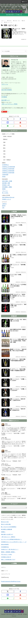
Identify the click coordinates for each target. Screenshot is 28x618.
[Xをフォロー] (7, 119)
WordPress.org (5, 577)
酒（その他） (5, 192)
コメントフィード (5, 574)
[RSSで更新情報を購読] (20, 125)
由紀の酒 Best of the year (8, 197)
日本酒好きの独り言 (6, 557)
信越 (4, 142)
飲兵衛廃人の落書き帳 (6, 529)
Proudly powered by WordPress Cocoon (10, 581)
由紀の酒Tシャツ (5, 100)
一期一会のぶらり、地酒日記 (8, 536)
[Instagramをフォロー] (7, 122)
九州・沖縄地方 (7, 159)
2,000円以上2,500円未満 (8, 172)
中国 (4, 154)
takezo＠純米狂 (5, 544)
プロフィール (4, 84)
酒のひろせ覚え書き (6, 524)
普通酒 (3, 189)
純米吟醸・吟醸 (6, 183)
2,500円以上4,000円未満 (8, 170)
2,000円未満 (5, 174)
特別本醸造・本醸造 (7, 187)
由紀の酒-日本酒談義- (6, 89)
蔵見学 (3, 205)
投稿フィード (4, 570)
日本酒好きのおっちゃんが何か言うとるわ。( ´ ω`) (13, 541)
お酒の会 (4, 203)
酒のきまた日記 (5, 521)
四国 (4, 157)
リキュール (5, 191)
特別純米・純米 (6, 185)
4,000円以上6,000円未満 (8, 168)
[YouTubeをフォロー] (20, 122)
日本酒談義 (4, 96)
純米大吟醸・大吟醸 (7, 181)
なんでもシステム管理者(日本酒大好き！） (11, 539)
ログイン (3, 567)
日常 (3, 207)
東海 (4, 148)
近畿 (4, 151)
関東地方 (5, 139)
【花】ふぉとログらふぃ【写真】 (9, 104)
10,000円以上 (5, 164)
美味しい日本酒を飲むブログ (8, 559)
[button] (25, 51)
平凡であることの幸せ (6, 554)
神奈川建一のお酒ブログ (7, 534)
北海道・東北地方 (7, 136)
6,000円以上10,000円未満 (8, 166)
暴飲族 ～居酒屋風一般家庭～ (8, 552)
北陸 (4, 145)
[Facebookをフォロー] (20, 119)
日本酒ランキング (6, 199)
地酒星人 (3, 531)
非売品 (3, 176)
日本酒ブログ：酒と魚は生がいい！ (9, 549)
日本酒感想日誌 (5, 547)
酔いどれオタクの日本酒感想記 (8, 526)
